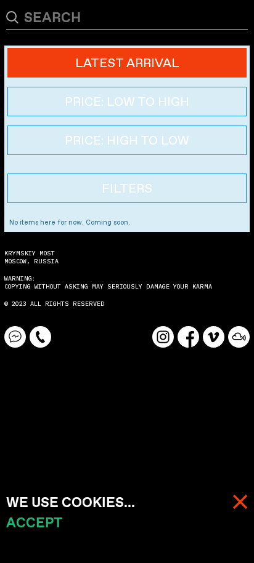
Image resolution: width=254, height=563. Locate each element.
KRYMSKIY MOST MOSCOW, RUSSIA (31, 257)
